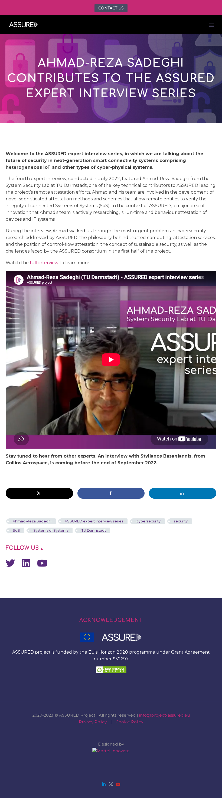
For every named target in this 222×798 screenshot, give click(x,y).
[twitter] (111, 784)
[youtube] (118, 784)
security (181, 521)
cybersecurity (148, 521)
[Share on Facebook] (111, 493)
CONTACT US (111, 8)
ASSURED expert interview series (94, 521)
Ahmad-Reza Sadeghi (32, 521)
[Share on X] (39, 493)
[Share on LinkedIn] (182, 493)
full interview (44, 262)
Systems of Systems (50, 530)
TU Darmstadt (93, 530)
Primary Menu (211, 25)
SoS (16, 530)
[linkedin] (104, 784)
